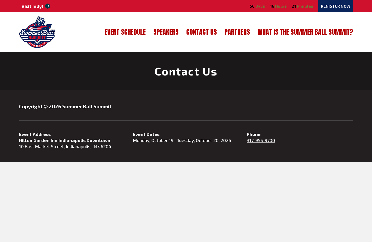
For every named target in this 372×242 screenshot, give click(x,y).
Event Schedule (125, 32)
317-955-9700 (261, 140)
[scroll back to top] (353, 223)
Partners (237, 32)
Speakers (166, 32)
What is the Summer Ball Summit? (305, 32)
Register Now (335, 6)
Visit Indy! (32, 6)
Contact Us (201, 32)
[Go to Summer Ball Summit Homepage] (37, 32)
